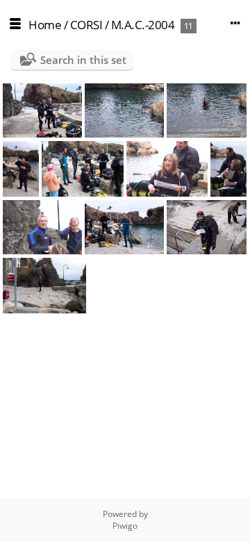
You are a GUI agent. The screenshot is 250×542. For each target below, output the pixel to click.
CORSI (86, 25)
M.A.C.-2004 (143, 25)
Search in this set (83, 60)
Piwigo (125, 526)
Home (44, 25)
